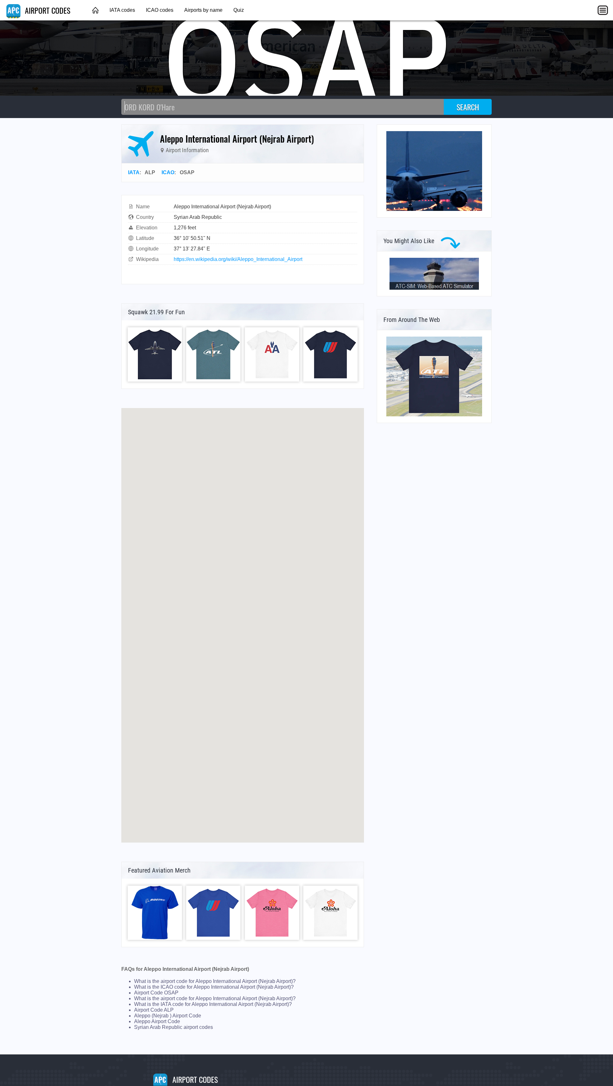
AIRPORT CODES (46, 10)
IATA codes (122, 10)
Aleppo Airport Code (157, 1021)
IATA (134, 172)
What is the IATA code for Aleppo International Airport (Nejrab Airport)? (213, 1004)
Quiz (238, 10)
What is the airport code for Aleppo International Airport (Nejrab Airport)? (215, 981)
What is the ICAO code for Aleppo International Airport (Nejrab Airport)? (214, 987)
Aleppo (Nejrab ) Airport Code (167, 1015)
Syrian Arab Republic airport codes (173, 1027)
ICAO (168, 172)
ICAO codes (159, 10)
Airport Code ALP (154, 1010)
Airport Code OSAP (156, 992)
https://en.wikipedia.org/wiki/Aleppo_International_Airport (238, 259)
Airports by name (203, 10)
